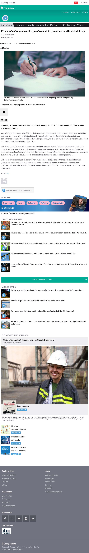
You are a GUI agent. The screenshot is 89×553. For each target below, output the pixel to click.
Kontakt (48, 488)
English (37, 547)
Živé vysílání (57, 203)
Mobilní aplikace (8, 506)
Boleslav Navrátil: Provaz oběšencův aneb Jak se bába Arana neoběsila (43, 254)
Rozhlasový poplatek (53, 492)
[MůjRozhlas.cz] (4, 48)
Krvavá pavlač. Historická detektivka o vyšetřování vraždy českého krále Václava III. (49, 233)
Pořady (30, 25)
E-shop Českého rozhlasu (15, 335)
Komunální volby (8, 478)
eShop (4, 485)
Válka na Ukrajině (9, 475)
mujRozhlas (6, 197)
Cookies (5, 547)
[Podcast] (2, 120)
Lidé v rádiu (50, 482)
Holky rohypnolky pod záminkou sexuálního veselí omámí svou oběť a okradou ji (47, 290)
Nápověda (49, 478)
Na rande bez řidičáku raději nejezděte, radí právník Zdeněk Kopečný (42, 311)
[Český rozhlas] (8, 2)
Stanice (5, 482)
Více (80, 25)
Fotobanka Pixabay (16, 100)
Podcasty (6, 502)
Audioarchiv (75, 12)
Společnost (6, 25)
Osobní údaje (15, 547)
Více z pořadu (9, 287)
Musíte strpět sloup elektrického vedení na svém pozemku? (38, 301)
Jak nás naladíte (51, 475)
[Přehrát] (4, 112)
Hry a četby (7, 203)
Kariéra (48, 485)
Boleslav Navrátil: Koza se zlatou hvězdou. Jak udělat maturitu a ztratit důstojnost (48, 243)
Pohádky (31, 203)
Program (65, 12)
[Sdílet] (6, 120)
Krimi (20, 203)
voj (8, 173)
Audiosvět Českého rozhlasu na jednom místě (17, 213)
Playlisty (54, 25)
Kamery (85, 12)
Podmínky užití (27, 547)
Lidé (63, 25)
